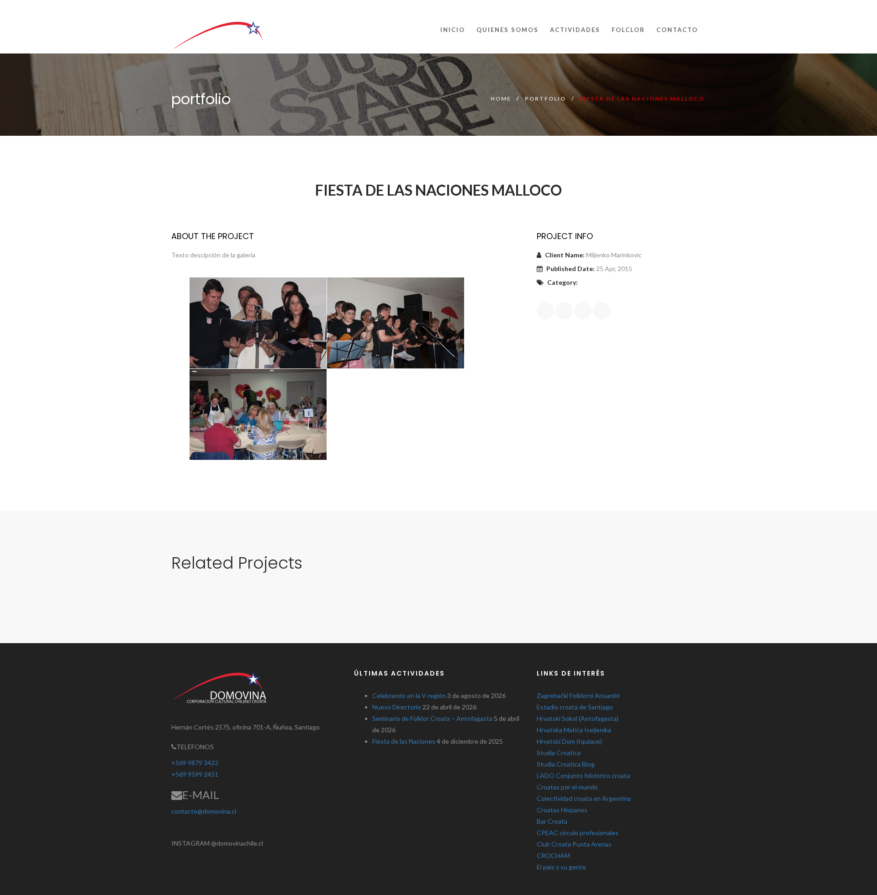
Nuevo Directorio (396, 707)
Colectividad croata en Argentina (584, 798)
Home (501, 98)
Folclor (628, 29)
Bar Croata (552, 821)
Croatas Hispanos (562, 810)
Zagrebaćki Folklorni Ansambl (578, 695)
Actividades (575, 29)
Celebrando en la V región (409, 695)
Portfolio (545, 98)
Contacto (677, 29)
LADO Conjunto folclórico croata (583, 775)
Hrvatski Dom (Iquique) (569, 741)
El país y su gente (561, 867)
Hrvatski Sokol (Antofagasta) (577, 718)
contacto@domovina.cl (203, 811)
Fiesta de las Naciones (403, 741)
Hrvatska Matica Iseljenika (574, 730)
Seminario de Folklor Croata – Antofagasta (432, 718)
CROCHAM (553, 855)
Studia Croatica (559, 752)
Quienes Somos (507, 29)
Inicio (452, 29)
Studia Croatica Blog (566, 764)
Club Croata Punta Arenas (574, 844)
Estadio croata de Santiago (575, 707)
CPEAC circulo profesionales (577, 832)
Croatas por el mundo (567, 787)
